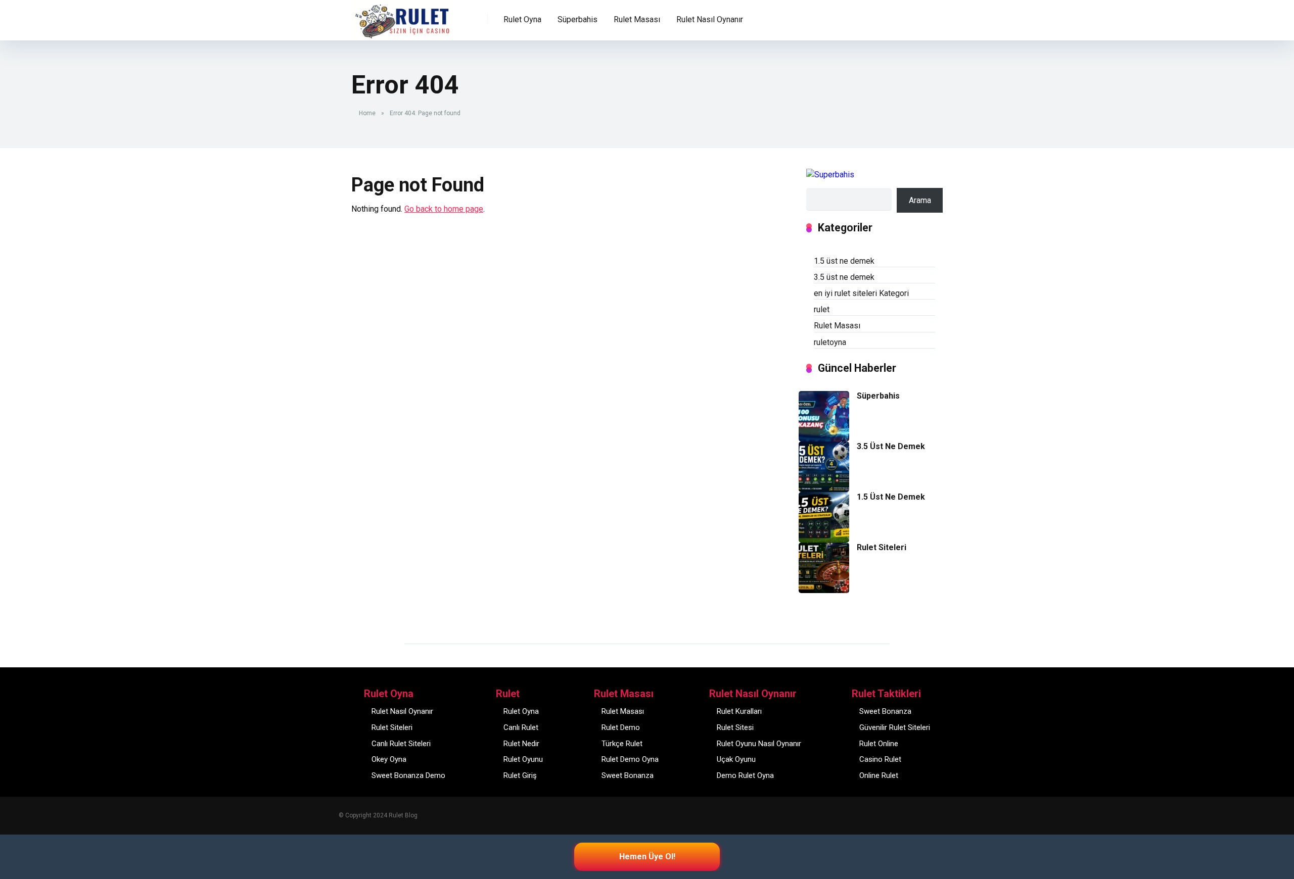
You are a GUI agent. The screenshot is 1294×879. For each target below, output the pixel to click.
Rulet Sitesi (735, 727)
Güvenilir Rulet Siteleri (894, 727)
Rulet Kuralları (739, 711)
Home (367, 113)
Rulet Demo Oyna (630, 759)
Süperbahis (577, 19)
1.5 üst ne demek (844, 261)
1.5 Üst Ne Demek (891, 497)
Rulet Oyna (521, 711)
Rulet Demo (621, 727)
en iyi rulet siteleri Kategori (861, 293)
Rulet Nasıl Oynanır (402, 711)
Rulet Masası (837, 325)
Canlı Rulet (520, 727)
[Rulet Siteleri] (824, 590)
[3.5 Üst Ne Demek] (824, 489)
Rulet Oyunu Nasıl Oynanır (759, 743)
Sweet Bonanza (628, 775)
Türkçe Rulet (622, 743)
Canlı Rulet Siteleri (401, 743)
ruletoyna (830, 342)
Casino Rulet (880, 759)
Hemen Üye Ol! (647, 856)
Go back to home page (443, 209)
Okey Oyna (389, 759)
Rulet (367, 13)
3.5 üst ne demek (844, 277)
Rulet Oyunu (523, 759)
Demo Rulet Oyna (745, 775)
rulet (821, 309)
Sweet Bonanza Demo (408, 775)
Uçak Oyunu (736, 759)
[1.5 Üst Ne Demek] (824, 540)
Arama (920, 200)
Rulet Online (878, 743)
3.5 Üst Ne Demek (891, 446)
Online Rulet (878, 775)
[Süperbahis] (824, 439)
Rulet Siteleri (881, 547)
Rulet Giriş (520, 775)
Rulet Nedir (521, 743)
